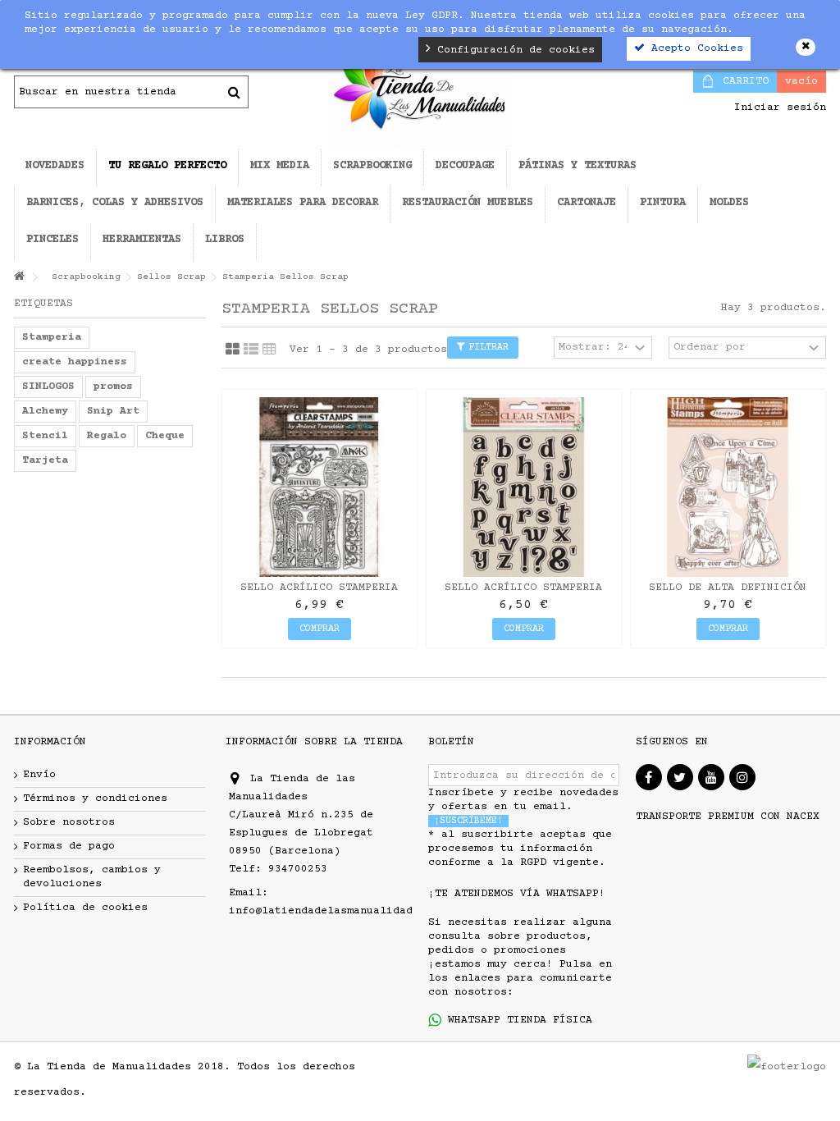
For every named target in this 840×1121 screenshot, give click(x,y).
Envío (39, 774)
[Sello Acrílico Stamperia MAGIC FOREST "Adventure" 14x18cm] (319, 487)
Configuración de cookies (513, 50)
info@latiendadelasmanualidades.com (340, 911)
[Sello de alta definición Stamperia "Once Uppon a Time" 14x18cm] (728, 487)
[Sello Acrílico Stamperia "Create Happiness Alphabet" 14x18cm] (524, 487)
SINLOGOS (48, 386)
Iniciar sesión (777, 107)
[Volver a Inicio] (19, 278)
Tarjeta (45, 460)
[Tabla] (269, 349)
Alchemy (45, 411)
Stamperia (51, 337)
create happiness (74, 362)
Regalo (106, 436)
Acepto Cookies (694, 48)
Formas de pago (69, 846)
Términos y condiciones (95, 798)
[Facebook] (649, 777)
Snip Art (113, 411)
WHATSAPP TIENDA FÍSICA (516, 1020)
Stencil (45, 436)
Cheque (165, 436)
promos (113, 386)
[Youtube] (711, 777)
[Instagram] (742, 777)
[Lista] (251, 349)
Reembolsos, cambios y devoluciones (92, 877)
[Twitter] (680, 777)
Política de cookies (85, 907)
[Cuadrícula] (233, 349)
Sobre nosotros (69, 822)
